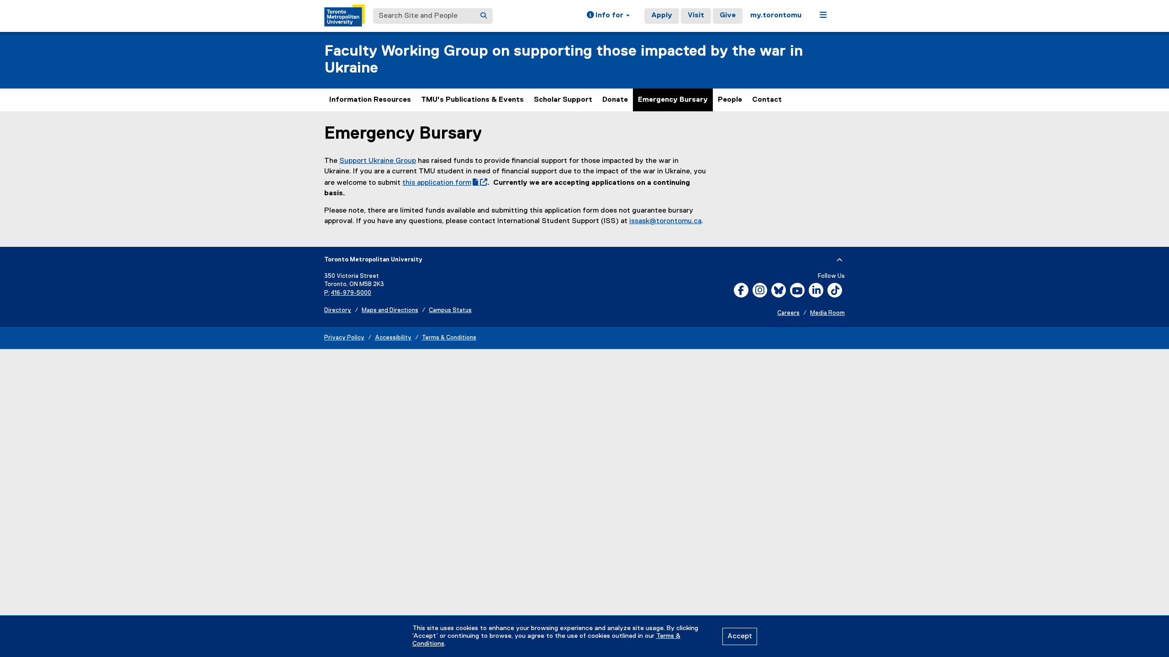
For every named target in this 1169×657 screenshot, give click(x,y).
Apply (661, 15)
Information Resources (370, 100)
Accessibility (393, 338)
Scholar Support (563, 100)
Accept (739, 636)
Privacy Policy (344, 338)
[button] (608, 16)
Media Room (827, 313)
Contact (767, 100)
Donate (615, 100)
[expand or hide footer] (839, 260)
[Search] (483, 16)
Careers (788, 313)
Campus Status (450, 310)
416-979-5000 (351, 293)
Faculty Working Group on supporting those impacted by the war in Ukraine (563, 60)
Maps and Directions (390, 310)
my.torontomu (775, 15)
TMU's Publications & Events (472, 100)
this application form (443, 183)
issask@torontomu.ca (665, 221)
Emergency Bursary (673, 100)
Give (728, 15)
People (730, 100)
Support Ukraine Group (377, 161)
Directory (337, 310)
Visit (696, 15)
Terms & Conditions (449, 338)
